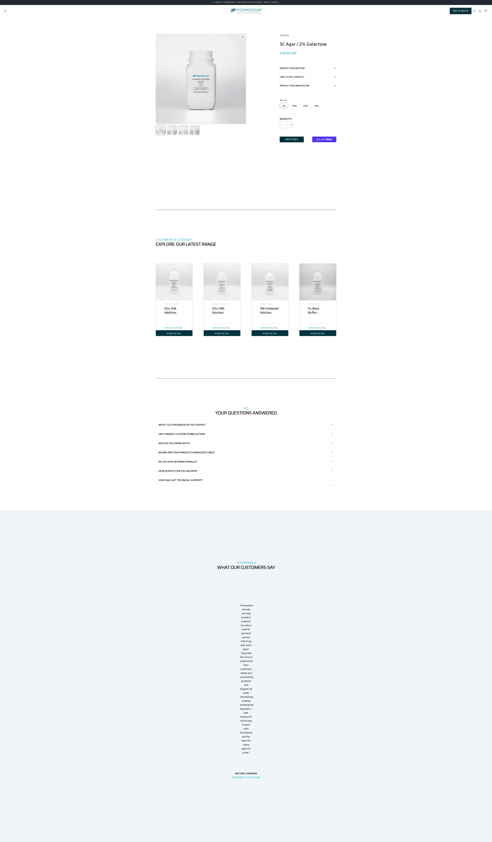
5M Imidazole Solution (269, 310)
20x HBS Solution (218, 310)
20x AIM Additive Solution (170, 310)
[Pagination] (161, 130)
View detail (174, 333)
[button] (5, 11)
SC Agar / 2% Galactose (303, 44)
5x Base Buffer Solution (313, 310)
